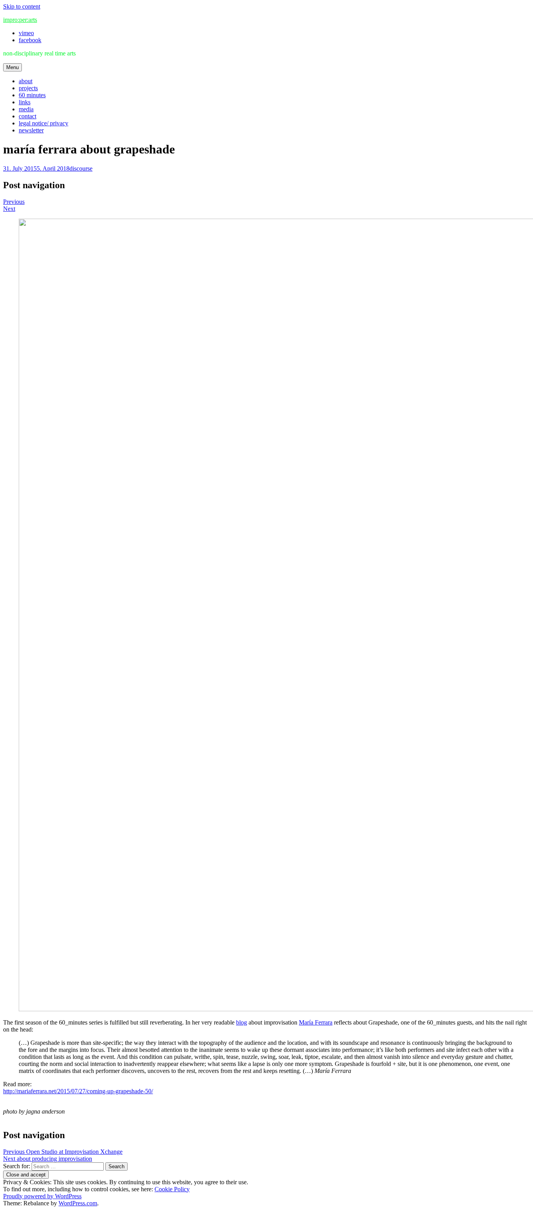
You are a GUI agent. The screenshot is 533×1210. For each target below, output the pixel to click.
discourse (80, 168)
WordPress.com (78, 1203)
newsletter (31, 130)
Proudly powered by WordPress (42, 1196)
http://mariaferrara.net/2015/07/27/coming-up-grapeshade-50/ (78, 1091)
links (24, 102)
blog (241, 1022)
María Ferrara (315, 1022)
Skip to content (21, 6)
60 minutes (32, 95)
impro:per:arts (20, 19)
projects (28, 88)
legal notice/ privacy (43, 123)
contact (27, 116)
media (26, 109)
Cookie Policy (172, 1189)
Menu (12, 67)
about (25, 81)
